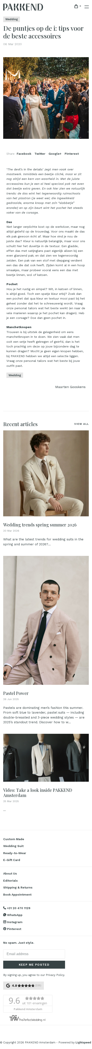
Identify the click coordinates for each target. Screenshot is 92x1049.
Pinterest (72, 153)
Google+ (55, 153)
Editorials (10, 880)
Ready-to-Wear (14, 853)
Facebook (24, 153)
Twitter (39, 153)
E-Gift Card (11, 860)
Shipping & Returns (18, 887)
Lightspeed (83, 1042)
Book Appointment (17, 894)
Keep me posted (34, 964)
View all (81, 423)
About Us (10, 873)
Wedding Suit (13, 846)
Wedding (11, 19)
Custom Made (13, 839)
